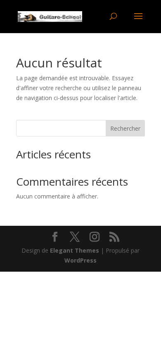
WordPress (80, 260)
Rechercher (125, 128)
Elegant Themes (74, 250)
